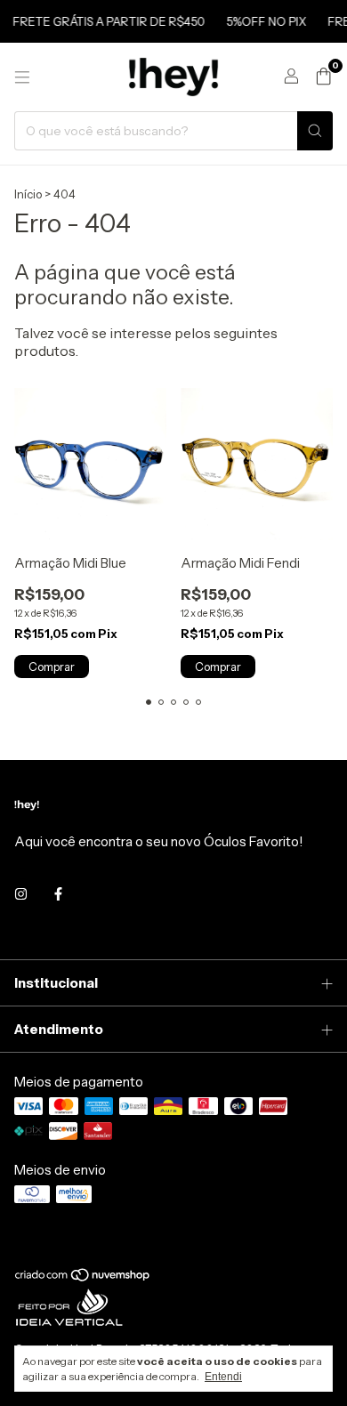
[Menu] (22, 77)
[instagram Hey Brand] (21, 893)
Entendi (223, 1376)
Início (28, 194)
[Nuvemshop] (83, 1279)
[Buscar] (315, 130)
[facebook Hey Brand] (58, 893)
